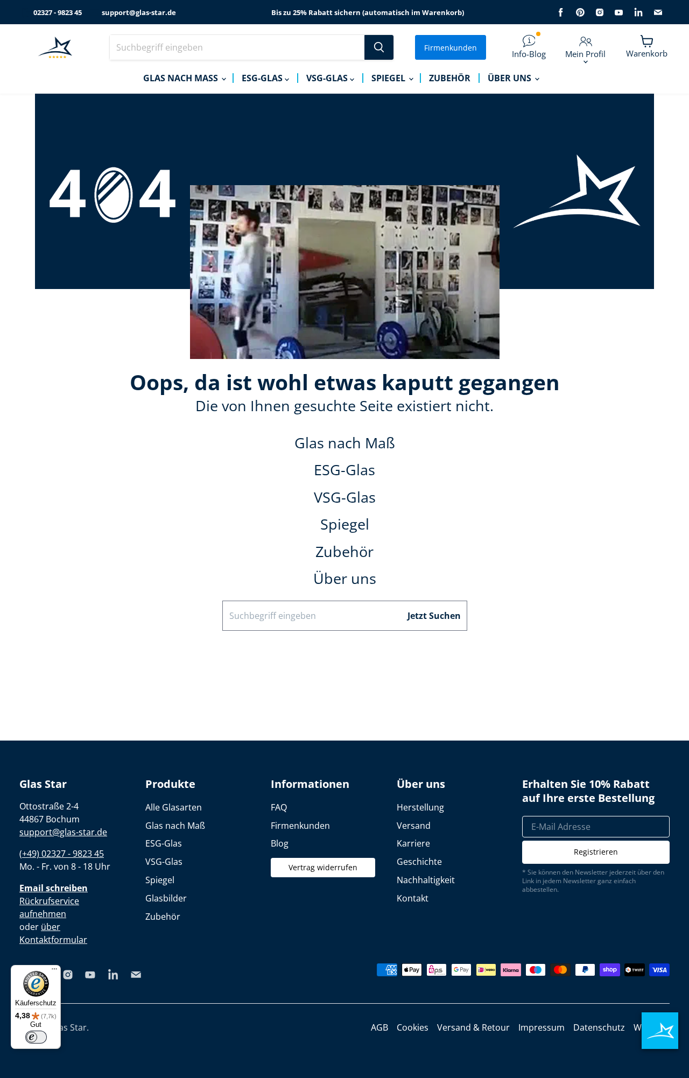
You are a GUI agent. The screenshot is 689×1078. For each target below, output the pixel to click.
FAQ (279, 807)
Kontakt (412, 898)
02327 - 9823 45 (57, 12)
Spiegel (389, 78)
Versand (414, 826)
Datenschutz (599, 1027)
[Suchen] (378, 47)
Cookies (412, 1027)
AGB (379, 1027)
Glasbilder (166, 898)
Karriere (413, 843)
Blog (280, 843)
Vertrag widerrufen (323, 867)
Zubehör (449, 78)
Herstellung (420, 807)
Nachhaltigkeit (426, 880)
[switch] (36, 1037)
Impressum (541, 1027)
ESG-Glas (263, 78)
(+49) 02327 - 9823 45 (61, 853)
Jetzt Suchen (434, 616)
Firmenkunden (450, 48)
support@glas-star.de (139, 12)
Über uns (510, 78)
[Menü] (54, 971)
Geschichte (419, 862)
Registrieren (596, 852)
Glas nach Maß (181, 78)
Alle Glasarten (173, 807)
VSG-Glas (328, 78)
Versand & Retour (473, 1027)
